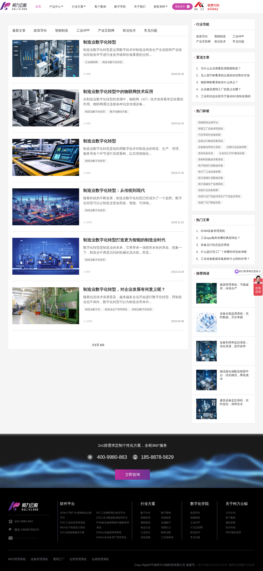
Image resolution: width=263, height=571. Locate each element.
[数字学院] (120, 0)
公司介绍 (230, 512)
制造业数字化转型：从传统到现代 (114, 190)
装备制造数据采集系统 (210, 159)
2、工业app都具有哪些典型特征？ (218, 237)
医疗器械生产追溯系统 (210, 184)
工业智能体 (167, 537)
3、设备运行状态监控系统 (213, 244)
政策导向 (40, 30)
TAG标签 (249, 564)
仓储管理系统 (100, 559)
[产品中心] (56, 0)
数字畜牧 (166, 512)
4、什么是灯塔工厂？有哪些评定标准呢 (221, 251)
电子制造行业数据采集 (210, 165)
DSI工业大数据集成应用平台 (112, 517)
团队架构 (230, 522)
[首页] (38, 0)
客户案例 (230, 517)
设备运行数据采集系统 (210, 141)
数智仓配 (166, 532)
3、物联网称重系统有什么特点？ (217, 82)
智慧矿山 (166, 527)
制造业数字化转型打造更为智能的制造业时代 (124, 240)
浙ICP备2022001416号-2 (214, 564)
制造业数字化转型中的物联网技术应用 (118, 91)
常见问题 (150, 30)
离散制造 (145, 522)
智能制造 (61, 30)
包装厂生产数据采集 (209, 202)
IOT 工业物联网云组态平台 (111, 512)
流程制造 (166, 517)
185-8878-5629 (157, 457)
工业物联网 (91, 62)
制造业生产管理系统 (116, 309)
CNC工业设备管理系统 (72, 522)
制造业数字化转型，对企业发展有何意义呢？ (124, 289)
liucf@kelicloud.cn (26, 537)
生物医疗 (166, 522)
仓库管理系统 (78, 559)
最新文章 (18, 30)
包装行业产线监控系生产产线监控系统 (219, 196)
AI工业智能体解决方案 (72, 532)
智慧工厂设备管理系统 (210, 128)
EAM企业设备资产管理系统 (111, 537)
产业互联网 (106, 30)
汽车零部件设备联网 (209, 134)
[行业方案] (79, 0)
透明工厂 (59, 559)
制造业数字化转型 (99, 42)
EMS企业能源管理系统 (108, 532)
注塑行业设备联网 (236, 147)
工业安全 (145, 532)
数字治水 (145, 512)
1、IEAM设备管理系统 (210, 230)
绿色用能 (145, 537)
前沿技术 (129, 30)
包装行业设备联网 (208, 190)
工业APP (83, 30)
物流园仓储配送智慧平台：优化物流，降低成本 (234, 375)
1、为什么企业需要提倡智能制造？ (218, 68)
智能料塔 (145, 517)
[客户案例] (100, 0)
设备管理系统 (39, 559)
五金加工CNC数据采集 (232, 153)
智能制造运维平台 (208, 122)
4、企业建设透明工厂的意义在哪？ (218, 89)
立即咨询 (132, 475)
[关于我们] (139, 0)
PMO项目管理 (233, 532)
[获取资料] (161, 0)
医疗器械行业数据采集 (210, 177)
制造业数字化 (92, 309)
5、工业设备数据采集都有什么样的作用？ (223, 258)
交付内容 (230, 527)
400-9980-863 (112, 457)
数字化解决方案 (118, 111)
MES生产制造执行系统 (72, 527)
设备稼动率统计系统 (209, 147)
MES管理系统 (17, 559)
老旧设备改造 (205, 153)
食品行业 (145, 527)
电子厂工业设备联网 (209, 171)
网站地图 (236, 564)
